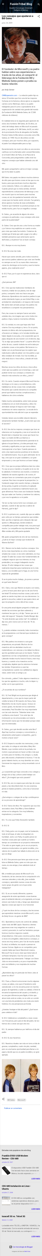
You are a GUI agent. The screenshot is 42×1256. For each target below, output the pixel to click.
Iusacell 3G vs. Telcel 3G (13, 1216)
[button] (38, 17)
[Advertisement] (21, 1126)
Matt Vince (27, 1251)
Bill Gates (11, 1100)
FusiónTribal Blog (21, 4)
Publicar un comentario (13, 1108)
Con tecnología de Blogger (22, 1247)
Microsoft (21, 1100)
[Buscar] (38, 4)
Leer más (35, 1179)
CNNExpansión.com (10, 95)
